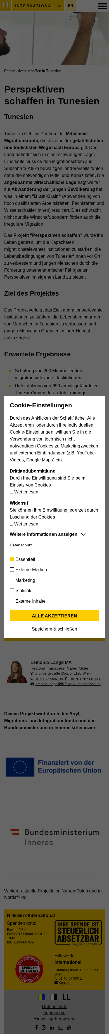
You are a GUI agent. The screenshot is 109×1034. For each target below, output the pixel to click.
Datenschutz (21, 545)
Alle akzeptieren (54, 616)
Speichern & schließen (54, 629)
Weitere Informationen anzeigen (43, 534)
